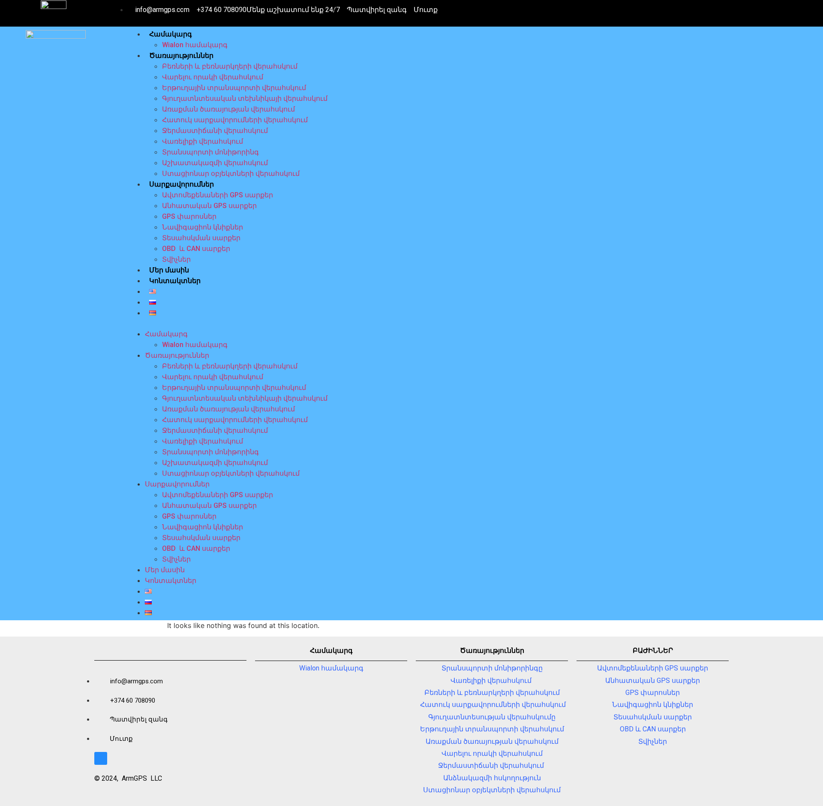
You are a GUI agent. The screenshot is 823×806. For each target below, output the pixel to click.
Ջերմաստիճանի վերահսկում (216, 131)
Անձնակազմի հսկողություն (492, 778)
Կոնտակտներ (175, 281)
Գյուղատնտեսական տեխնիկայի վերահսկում (244, 98)
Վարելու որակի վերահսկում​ (212, 77)
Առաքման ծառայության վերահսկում (228, 109)
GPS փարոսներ (189, 216)
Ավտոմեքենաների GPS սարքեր (217, 195)
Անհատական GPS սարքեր (209, 206)
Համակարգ (170, 34)
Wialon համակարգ (195, 45)
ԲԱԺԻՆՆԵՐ (653, 650)
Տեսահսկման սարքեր (201, 238)
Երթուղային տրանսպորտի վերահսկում (234, 88)
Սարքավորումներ (181, 184)
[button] (473, 323)
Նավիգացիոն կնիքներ (202, 227)
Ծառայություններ (181, 55)
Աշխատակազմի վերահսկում (215, 163)
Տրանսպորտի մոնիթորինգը (492, 668)
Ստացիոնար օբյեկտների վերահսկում (231, 173)
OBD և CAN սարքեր (196, 249)
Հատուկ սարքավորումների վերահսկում (235, 120)
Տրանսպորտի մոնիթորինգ (210, 152)
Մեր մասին (169, 270)
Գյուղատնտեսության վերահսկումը (492, 717)
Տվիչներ (176, 259)
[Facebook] (100, 758)
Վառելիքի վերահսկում (202, 141)
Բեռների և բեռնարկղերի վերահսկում (229, 66)
